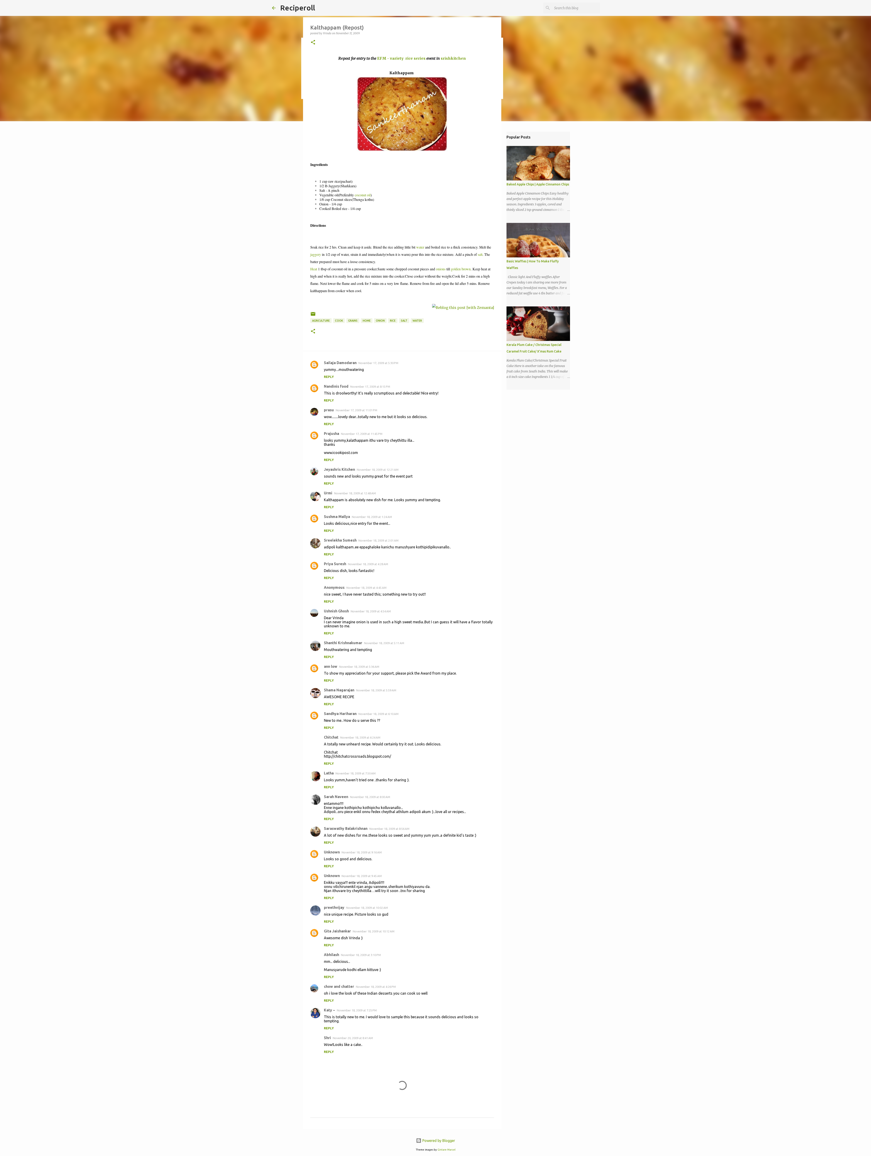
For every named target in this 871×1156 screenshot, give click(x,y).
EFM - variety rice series (401, 58)
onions (440, 268)
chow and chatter (339, 986)
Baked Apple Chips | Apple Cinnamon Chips (537, 184)
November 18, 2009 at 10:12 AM (373, 931)
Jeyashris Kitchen (339, 469)
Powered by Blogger (438, 1141)
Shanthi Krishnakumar (343, 643)
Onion (380, 320)
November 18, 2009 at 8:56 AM (389, 828)
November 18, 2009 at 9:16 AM (362, 852)
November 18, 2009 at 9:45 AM (362, 875)
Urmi (328, 493)
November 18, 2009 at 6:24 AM (360, 737)
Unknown (332, 852)
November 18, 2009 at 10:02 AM (367, 907)
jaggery (315, 254)
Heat (313, 268)
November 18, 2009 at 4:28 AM (368, 564)
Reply (329, 377)
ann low (330, 666)
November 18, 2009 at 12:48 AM (355, 493)
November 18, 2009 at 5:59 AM (376, 690)
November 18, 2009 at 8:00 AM (370, 797)
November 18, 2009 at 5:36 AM (359, 666)
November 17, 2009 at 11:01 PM (356, 410)
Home (367, 320)
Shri (327, 1038)
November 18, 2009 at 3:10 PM (361, 954)
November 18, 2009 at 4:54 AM (371, 611)
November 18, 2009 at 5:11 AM (384, 643)
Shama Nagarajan (339, 690)
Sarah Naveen (336, 797)
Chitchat (331, 737)
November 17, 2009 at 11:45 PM (361, 433)
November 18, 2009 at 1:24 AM (372, 516)
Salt (404, 320)
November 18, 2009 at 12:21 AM (378, 469)
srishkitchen (453, 58)
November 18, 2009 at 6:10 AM (378, 713)
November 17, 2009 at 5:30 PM (378, 363)
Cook (339, 320)
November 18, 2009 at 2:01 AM (378, 540)
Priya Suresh (335, 564)
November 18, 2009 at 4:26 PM (376, 986)
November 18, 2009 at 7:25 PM (357, 1010)
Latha (329, 773)
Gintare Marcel (446, 1149)
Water (417, 320)
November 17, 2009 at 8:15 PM (370, 386)
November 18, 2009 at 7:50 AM (355, 773)
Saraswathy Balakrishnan (345, 828)
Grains (352, 320)
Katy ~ (329, 1010)
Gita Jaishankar (337, 931)
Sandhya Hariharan (340, 714)
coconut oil (363, 194)
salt (480, 254)
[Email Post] (313, 315)
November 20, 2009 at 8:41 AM (353, 1038)
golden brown (461, 268)
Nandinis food (336, 386)
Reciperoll (297, 8)
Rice (393, 320)
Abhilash (331, 955)
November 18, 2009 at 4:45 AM (366, 587)
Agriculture (321, 320)
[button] (313, 42)
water (420, 247)
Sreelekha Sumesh (340, 540)
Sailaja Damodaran (340, 363)
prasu (329, 410)
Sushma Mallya (337, 517)
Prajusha (331, 433)
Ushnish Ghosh (336, 611)
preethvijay (334, 907)
